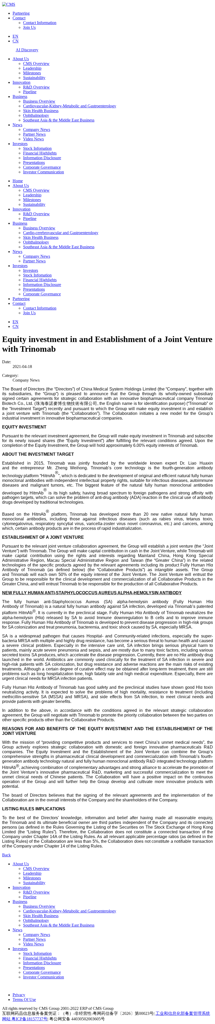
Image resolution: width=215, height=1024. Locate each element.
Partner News (34, 134)
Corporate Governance (42, 167)
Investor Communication (43, 172)
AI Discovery (27, 50)
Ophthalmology (36, 115)
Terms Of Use (24, 999)
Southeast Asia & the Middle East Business (58, 120)
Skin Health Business (40, 110)
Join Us (29, 27)
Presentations (34, 162)
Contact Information (39, 22)
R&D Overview (36, 87)
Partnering (21, 13)
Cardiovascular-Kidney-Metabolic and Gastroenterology (69, 106)
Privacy (19, 995)
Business (20, 96)
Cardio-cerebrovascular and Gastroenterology (60, 232)
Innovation (21, 82)
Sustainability (34, 77)
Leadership (32, 68)
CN (16, 41)
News (17, 125)
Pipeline (29, 92)
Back (6, 855)
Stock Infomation (37, 148)
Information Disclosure (42, 158)
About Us (21, 59)
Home (18, 181)
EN (15, 36)
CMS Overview (36, 63)
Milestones (32, 73)
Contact (19, 18)
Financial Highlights (40, 153)
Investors (20, 143)
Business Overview (39, 101)
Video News (33, 139)
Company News (36, 129)
